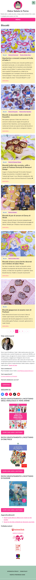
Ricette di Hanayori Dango (15, 162)
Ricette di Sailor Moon (25, 55)
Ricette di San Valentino (25, 111)
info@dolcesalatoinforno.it (25, 371)
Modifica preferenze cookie (17, 574)
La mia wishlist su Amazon (9, 376)
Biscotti (5, 55)
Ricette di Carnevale (13, 55)
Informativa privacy (13, 571)
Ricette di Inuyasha (13, 111)
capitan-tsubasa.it (18, 533)
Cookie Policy (23, 571)
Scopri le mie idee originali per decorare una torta (19, 522)
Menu (18, 20)
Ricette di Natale (13, 212)
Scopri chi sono (13, 365)
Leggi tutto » (5, 80)
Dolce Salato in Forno (18, 11)
